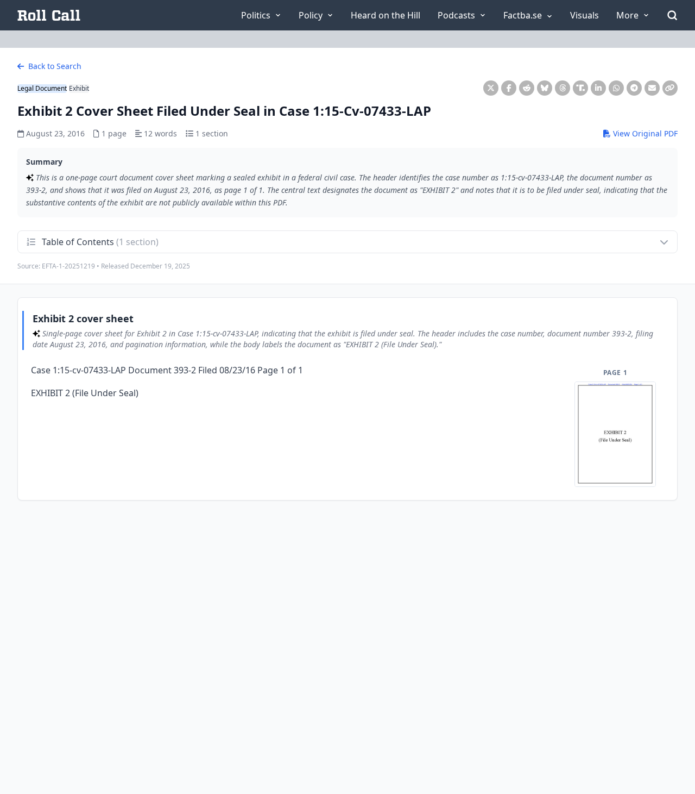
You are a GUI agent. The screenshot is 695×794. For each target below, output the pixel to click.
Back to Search (53, 66)
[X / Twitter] (490, 88)
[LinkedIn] (598, 88)
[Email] (652, 88)
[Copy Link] (670, 88)
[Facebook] (508, 88)
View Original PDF (644, 133)
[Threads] (562, 88)
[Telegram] (634, 88)
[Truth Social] (580, 88)
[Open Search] (672, 15)
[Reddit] (526, 88)
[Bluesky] (544, 88)
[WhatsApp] (616, 88)
